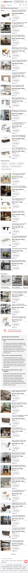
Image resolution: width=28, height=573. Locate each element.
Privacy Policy (17, 568)
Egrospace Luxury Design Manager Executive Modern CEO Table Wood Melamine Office (19, 11)
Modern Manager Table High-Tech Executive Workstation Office (19, 199)
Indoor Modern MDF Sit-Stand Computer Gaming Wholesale (19, 466)
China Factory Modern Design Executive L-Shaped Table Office (18, 86)
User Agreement (10, 568)
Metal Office (19, 248)
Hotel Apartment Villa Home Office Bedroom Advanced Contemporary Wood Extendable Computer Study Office (19, 224)
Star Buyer (15, 566)
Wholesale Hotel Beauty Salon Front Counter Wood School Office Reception (18, 212)
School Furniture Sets (6, 169)
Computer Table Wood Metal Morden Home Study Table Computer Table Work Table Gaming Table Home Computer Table (19, 61)
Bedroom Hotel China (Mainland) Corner (19, 453)
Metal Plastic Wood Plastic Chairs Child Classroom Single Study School (19, 317)
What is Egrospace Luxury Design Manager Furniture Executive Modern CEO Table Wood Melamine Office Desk (6, 288)
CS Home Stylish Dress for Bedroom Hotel (19, 416)
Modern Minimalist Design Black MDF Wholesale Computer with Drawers (19, 261)
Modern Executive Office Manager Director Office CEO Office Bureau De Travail (19, 503)
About (4, 568)
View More (13, 554)
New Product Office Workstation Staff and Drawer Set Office (19, 478)
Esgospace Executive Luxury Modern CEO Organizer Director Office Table (19, 23)
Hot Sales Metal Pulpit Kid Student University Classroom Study (19, 123)
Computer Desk (5, 166)
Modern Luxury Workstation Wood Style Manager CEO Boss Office (19, 428)
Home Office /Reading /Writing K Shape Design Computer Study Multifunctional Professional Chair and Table (19, 292)
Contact (23, 568)
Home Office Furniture (16, 166)
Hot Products (9, 565)
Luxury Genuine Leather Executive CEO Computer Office (19, 187)
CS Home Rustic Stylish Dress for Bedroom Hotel (18, 528)
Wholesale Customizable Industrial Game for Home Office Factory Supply (19, 403)
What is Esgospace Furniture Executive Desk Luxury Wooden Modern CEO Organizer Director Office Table (17, 288)
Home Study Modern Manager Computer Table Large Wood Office (18, 36)
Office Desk (4, 163)
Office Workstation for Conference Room (19, 237)
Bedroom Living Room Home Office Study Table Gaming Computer (19, 98)
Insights (24, 566)
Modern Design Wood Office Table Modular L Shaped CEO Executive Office (19, 441)
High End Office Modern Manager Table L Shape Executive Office (19, 136)
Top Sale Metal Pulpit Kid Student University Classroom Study (19, 491)
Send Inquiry (16, 18)
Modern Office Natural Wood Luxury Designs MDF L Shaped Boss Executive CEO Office (19, 148)
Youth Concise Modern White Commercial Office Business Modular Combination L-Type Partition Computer (19, 305)
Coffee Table (12, 163)
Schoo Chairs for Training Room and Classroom (19, 48)
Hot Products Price (17, 565)
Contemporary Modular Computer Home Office (18, 174)
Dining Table (20, 163)
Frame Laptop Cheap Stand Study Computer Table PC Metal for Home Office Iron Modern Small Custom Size (19, 516)
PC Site (20, 566)
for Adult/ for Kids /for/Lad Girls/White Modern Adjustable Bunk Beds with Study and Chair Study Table (19, 541)
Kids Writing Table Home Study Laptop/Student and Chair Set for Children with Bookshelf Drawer (19, 111)
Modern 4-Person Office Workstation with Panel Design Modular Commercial (19, 391)
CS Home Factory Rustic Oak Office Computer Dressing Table (19, 73)
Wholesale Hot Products (7, 566)
